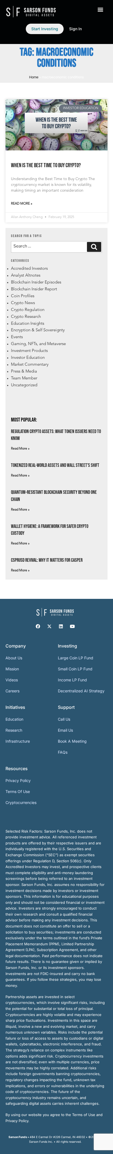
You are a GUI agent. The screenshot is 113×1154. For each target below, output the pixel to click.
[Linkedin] (60, 626)
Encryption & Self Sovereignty (38, 330)
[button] (100, 9)
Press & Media (24, 372)
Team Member (24, 378)
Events (17, 337)
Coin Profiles (22, 296)
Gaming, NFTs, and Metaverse (38, 344)
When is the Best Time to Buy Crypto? (46, 165)
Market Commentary (30, 365)
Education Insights (27, 324)
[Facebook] (37, 626)
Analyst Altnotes (25, 276)
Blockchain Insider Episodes (36, 282)
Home (33, 77)
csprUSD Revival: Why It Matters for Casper (47, 560)
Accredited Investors (29, 269)
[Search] (94, 247)
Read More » (21, 203)
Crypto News (23, 303)
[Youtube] (72, 626)
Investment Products (29, 351)
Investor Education (28, 358)
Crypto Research (26, 317)
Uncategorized (24, 385)
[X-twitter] (49, 626)
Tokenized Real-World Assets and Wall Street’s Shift (55, 465)
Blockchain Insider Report (34, 289)
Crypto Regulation (27, 310)
